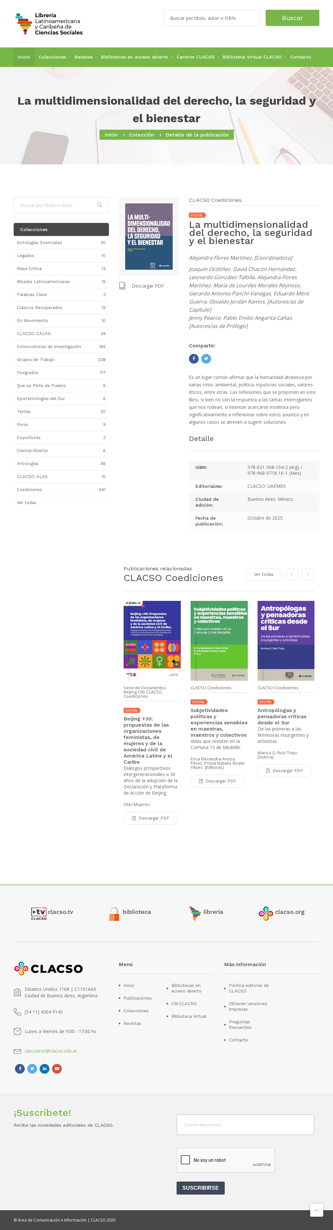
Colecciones (52, 56)
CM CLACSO (184, 1003)
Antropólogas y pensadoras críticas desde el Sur (282, 716)
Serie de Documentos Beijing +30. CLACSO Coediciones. (145, 692)
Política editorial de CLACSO (249, 988)
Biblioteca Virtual (188, 1016)
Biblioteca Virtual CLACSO (252, 56)
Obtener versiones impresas (248, 1006)
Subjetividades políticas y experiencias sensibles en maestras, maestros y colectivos (219, 722)
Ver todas (263, 574)
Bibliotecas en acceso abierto (134, 56)
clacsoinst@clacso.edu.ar (51, 1051)
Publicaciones (138, 998)
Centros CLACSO (195, 56)
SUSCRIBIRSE (200, 1188)
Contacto (300, 56)
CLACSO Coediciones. (212, 688)
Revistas (83, 56)
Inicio (24, 56)
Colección (141, 135)
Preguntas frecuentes (240, 1024)
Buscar (292, 18)
